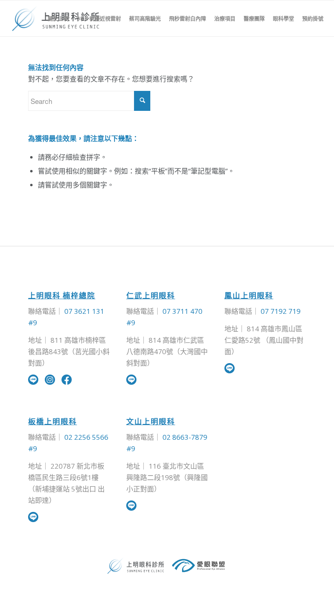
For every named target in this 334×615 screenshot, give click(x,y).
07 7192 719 (281, 311)
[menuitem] (58, 18)
